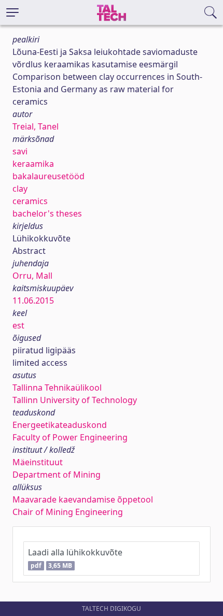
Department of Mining (56, 474)
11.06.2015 (33, 300)
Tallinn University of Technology (74, 400)
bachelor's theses (47, 213)
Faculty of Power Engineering (70, 437)
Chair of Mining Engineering (67, 512)
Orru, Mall (32, 275)
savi (19, 151)
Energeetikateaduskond (59, 425)
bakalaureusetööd (48, 176)
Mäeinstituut (37, 462)
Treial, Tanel (35, 126)
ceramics (30, 201)
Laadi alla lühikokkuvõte (75, 558)
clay (19, 188)
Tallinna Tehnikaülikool (57, 387)
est (18, 325)
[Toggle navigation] (12, 12)
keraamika (33, 163)
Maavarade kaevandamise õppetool (82, 499)
